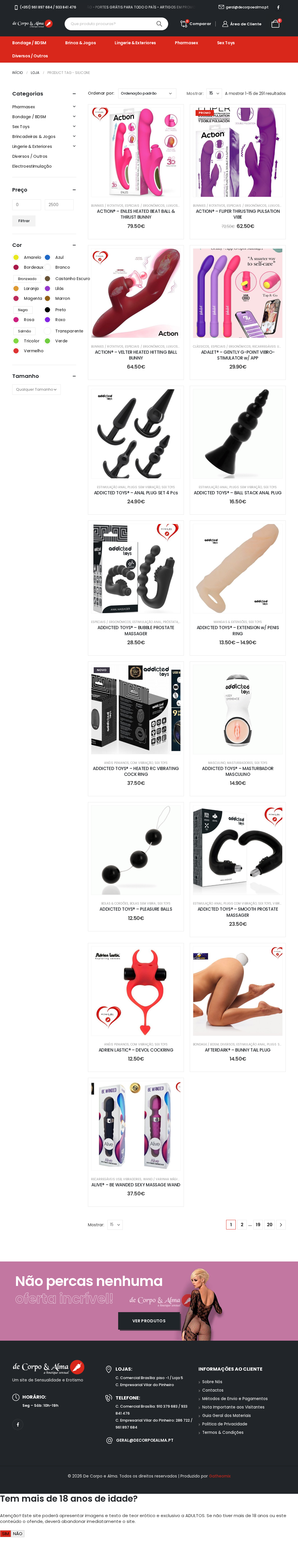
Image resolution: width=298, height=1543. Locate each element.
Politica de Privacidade (224, 1424)
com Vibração (141, 763)
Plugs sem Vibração (143, 487)
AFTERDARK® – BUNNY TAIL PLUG (238, 1050)
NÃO (17, 1533)
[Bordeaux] (16, 267)
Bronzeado (27, 278)
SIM (5, 1533)
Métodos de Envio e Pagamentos (235, 1399)
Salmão (24, 331)
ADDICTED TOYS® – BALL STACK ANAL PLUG (238, 493)
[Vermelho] (16, 350)
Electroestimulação (32, 166)
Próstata (170, 622)
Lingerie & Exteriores (135, 43)
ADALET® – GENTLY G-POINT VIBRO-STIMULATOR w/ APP (237, 355)
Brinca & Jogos (80, 43)
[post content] (135, 152)
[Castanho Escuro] (47, 278)
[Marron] (47, 298)
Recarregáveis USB (267, 346)
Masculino (217, 763)
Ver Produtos (149, 1321)
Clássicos (201, 346)
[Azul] (47, 257)
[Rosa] (16, 319)
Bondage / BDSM (29, 43)
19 (258, 1225)
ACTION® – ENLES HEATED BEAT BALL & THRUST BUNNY (136, 214)
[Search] (159, 24)
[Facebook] (278, 7)
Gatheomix (219, 1476)
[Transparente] (47, 331)
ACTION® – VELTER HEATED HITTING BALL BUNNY (136, 355)
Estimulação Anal (111, 487)
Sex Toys (226, 43)
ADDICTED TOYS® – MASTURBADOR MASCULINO (238, 771)
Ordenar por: (101, 93)
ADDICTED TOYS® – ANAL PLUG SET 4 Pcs (136, 493)
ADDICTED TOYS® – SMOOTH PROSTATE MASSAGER (238, 912)
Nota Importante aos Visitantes (233, 1407)
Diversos (227, 1044)
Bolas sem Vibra (143, 903)
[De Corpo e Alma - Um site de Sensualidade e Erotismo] (32, 24)
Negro (23, 309)
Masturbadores (240, 763)
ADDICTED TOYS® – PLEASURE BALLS (136, 909)
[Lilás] (47, 288)
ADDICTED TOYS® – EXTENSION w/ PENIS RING (238, 630)
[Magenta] (16, 298)
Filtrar (24, 220)
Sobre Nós (212, 1382)
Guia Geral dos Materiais (226, 1415)
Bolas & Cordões (114, 903)
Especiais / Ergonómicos (145, 206)
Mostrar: (195, 93)
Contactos (213, 1390)
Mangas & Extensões (230, 622)
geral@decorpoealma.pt (144, 1440)
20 (269, 1225)
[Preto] (47, 309)
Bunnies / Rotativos (107, 206)
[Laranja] (16, 288)
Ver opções (242, 332)
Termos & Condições (223, 1432)
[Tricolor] (16, 341)
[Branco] (47, 267)
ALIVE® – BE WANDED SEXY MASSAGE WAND (135, 1185)
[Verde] (47, 341)
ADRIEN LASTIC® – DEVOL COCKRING (136, 1050)
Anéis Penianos (116, 763)
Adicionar (140, 191)
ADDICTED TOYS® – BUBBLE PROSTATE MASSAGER (135, 630)
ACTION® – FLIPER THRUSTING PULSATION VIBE (238, 214)
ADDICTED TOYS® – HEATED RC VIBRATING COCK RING (136, 771)
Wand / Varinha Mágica (162, 1179)
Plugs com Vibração (240, 903)
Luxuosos (174, 206)
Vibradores (282, 903)
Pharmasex (186, 43)
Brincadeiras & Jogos (34, 136)
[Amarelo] (16, 257)
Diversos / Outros (30, 56)
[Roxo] (47, 319)
